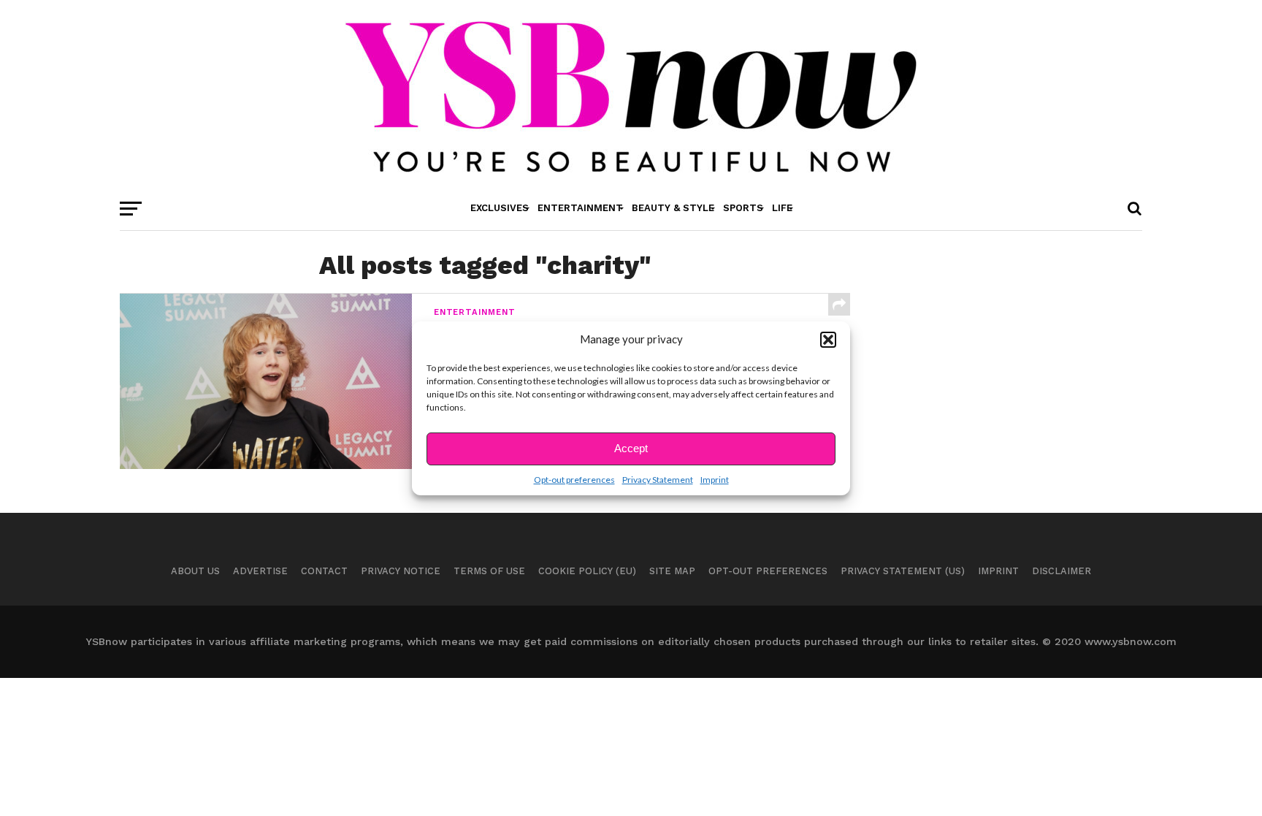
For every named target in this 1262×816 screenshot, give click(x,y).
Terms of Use (489, 570)
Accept (631, 448)
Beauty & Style (673, 207)
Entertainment (580, 207)
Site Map (672, 570)
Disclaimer (1061, 570)
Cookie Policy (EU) (587, 570)
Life (782, 207)
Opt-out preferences (574, 479)
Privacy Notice (400, 570)
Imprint (714, 479)
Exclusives (499, 207)
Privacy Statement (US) (903, 570)
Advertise (260, 570)
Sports (743, 207)
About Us (195, 570)
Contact (324, 570)
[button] (828, 339)
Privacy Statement (657, 479)
